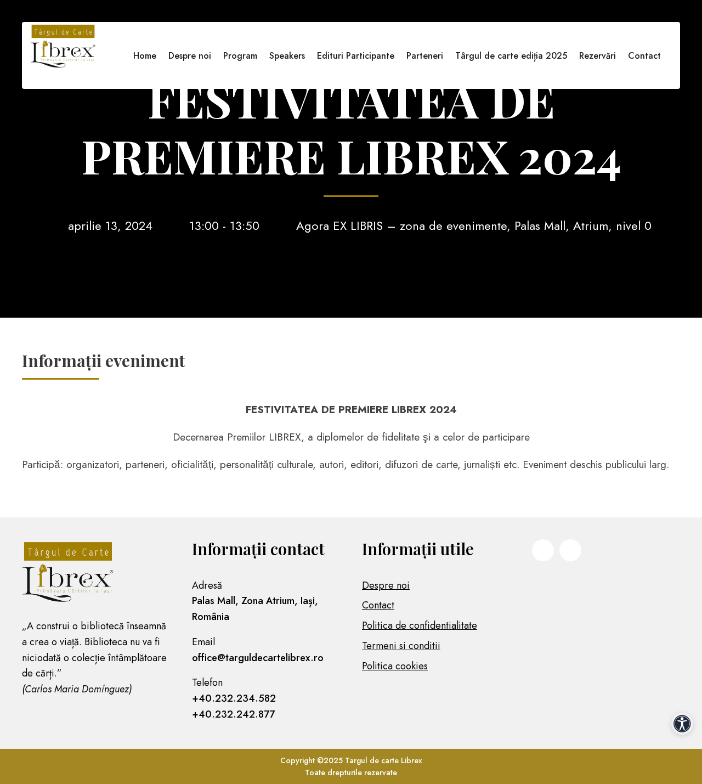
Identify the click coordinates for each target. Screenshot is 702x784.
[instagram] (570, 550)
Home (144, 55)
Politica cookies (395, 666)
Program (240, 55)
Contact (644, 55)
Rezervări (597, 55)
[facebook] (543, 550)
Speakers (287, 55)
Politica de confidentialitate (419, 625)
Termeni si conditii (401, 646)
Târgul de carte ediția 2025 (511, 55)
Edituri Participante (355, 55)
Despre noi (189, 55)
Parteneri (424, 55)
